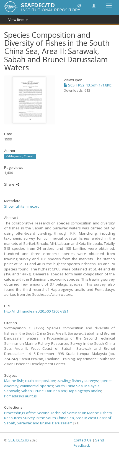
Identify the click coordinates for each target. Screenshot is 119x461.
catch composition (40, 380)
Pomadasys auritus (20, 396)
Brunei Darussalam (49, 390)
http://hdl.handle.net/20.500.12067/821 (36, 311)
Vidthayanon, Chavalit (20, 156)
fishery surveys (85, 380)
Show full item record (22, 206)
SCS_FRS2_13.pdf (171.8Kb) (89, 85)
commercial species (36, 385)
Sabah (26, 390)
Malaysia (92, 385)
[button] (79, 5)
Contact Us (83, 440)
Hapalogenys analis (84, 390)
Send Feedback (89, 443)
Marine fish (13, 380)
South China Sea (69, 385)
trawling (63, 380)
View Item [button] (16, 19)
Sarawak (11, 390)
